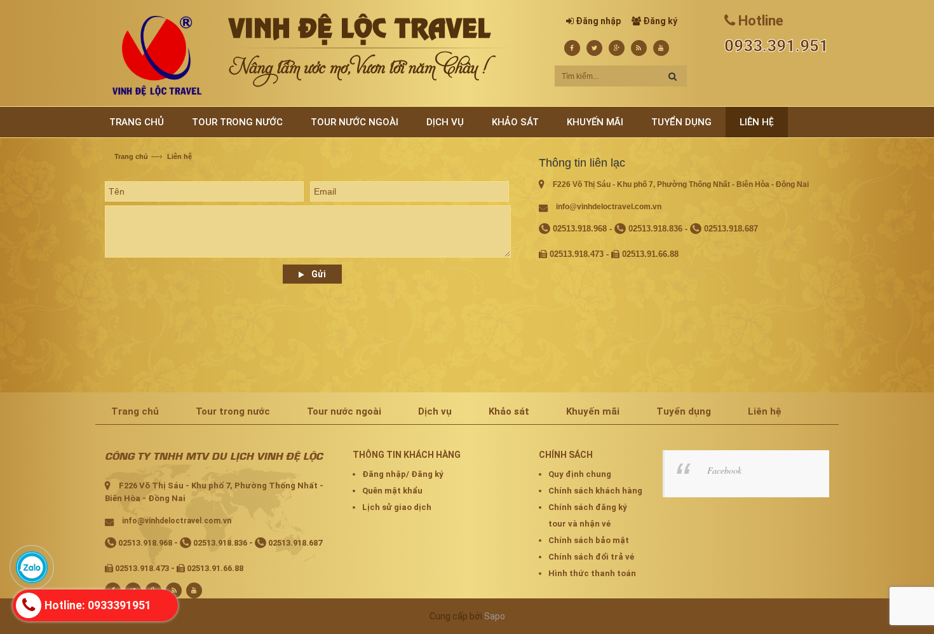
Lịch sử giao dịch (396, 507)
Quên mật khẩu (392, 490)
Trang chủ (131, 156)
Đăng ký (660, 21)
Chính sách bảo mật (588, 540)
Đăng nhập (598, 21)
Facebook (724, 470)
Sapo (494, 616)
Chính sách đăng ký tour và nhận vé (587, 515)
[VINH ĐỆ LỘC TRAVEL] (156, 55)
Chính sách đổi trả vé (591, 557)
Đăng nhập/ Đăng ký (402, 474)
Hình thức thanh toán (592, 573)
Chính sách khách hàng (595, 490)
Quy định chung (579, 474)
